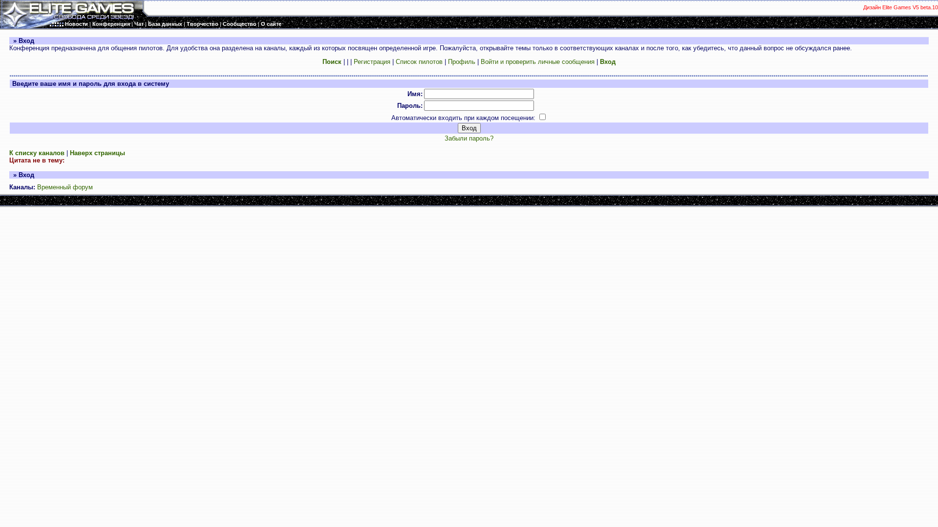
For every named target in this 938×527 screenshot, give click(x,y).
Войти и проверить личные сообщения (538, 61)
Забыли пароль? (469, 138)
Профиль (461, 61)
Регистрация (372, 61)
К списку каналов (36, 153)
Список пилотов (419, 61)
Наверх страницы (97, 153)
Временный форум (65, 187)
